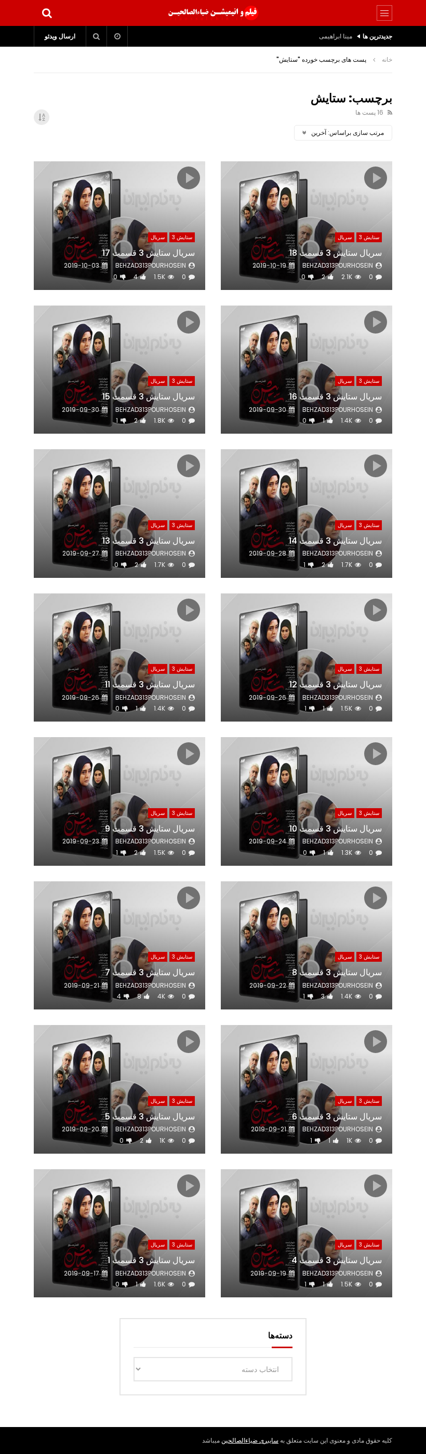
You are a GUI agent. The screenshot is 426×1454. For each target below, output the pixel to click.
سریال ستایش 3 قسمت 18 (335, 253)
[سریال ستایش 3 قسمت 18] (306, 225)
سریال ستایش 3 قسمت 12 (335, 684)
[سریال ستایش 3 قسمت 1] (119, 1233)
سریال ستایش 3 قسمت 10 (335, 829)
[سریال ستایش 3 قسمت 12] (306, 657)
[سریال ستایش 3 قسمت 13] (119, 513)
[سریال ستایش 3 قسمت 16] (306, 370)
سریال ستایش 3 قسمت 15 (148, 397)
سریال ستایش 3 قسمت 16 (335, 397)
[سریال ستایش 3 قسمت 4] (306, 1233)
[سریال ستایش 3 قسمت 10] (306, 801)
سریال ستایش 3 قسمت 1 (151, 1260)
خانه (387, 59)
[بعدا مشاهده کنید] (117, 36)
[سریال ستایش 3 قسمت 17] (119, 225)
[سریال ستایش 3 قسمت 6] (306, 1089)
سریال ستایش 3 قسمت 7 (150, 972)
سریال (345, 237)
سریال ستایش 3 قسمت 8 (337, 972)
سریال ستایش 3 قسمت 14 (335, 541)
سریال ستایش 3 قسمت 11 (150, 684)
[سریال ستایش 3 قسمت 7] (119, 945)
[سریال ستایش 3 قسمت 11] (119, 657)
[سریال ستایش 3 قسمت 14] (306, 513)
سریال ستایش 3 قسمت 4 (336, 1260)
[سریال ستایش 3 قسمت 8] (306, 945)
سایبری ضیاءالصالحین (249, 1440)
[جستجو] (47, 13)
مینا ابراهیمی (335, 36)
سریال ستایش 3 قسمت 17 (148, 253)
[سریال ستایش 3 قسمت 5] (119, 1089)
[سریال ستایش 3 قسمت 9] (119, 801)
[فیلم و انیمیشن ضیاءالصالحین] (213, 13)
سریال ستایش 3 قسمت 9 (150, 829)
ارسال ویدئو (60, 36)
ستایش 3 (369, 237)
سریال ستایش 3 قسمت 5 (150, 1117)
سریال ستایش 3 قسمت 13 (148, 541)
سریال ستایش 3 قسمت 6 (337, 1117)
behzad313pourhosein (337, 265)
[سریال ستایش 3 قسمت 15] (119, 370)
